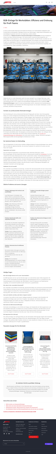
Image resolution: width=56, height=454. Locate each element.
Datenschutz (44, 428)
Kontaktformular (19, 434)
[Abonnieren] (23, 443)
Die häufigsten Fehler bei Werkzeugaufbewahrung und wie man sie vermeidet (24, 409)
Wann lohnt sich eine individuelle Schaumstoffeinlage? (19, 405)
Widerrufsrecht (44, 426)
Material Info (31, 430)
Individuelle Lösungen (33, 426)
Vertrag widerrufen (33, 436)
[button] (46, 2)
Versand (43, 424)
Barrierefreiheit (44, 430)
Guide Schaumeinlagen (33, 428)
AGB (42, 434)
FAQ (29, 434)
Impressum (44, 432)
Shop (30, 424)
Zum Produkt (11, 373)
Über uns (30, 432)
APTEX (29, 451)
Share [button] (6, 27)
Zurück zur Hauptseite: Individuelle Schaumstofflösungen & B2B (19, 411)
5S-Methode (44, 154)
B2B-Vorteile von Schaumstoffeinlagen (15, 404)
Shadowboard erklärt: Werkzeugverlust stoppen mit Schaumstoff (22, 407)
